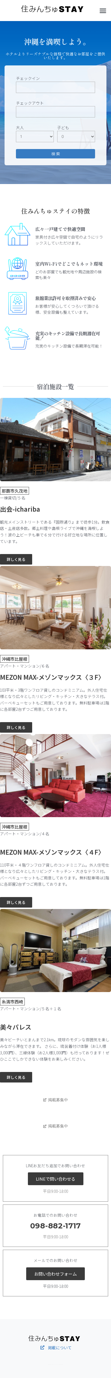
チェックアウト (30, 103)
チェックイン (28, 78)
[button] (103, 10)
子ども (63, 127)
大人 (20, 127)
